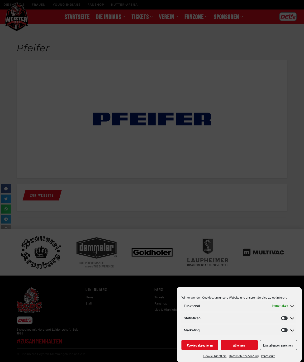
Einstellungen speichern (278, 345)
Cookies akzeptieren (200, 345)
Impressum (268, 356)
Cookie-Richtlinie (215, 356)
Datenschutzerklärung (244, 356)
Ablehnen (239, 345)
